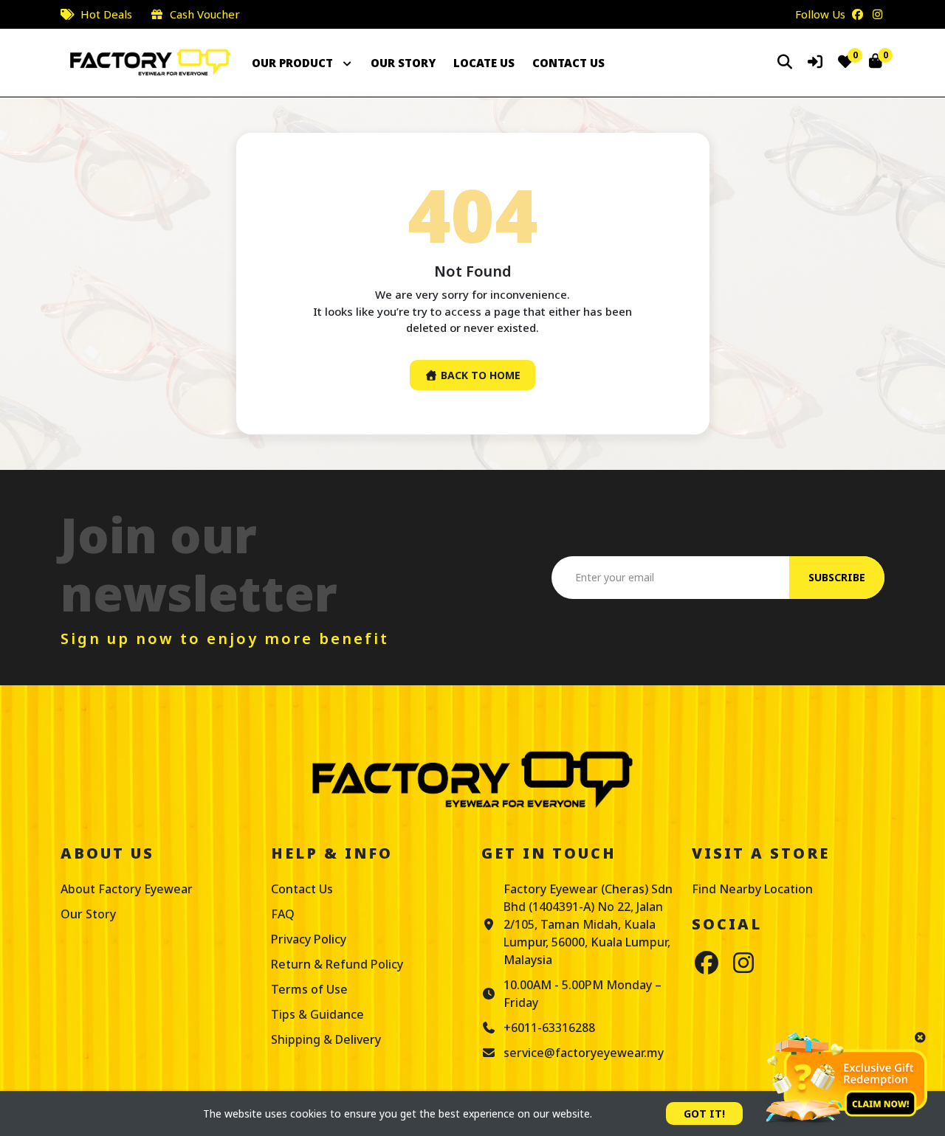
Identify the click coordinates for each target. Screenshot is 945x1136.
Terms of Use (309, 989)
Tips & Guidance (317, 1014)
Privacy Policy (308, 939)
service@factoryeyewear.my (584, 1053)
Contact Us (302, 889)
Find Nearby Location (752, 889)
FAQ (283, 914)
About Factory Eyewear (127, 889)
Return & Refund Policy (337, 964)
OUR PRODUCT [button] (294, 62)
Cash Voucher (205, 14)
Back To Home (479, 375)
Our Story (88, 914)
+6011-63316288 (549, 1027)
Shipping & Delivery (326, 1039)
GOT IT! (704, 1113)
